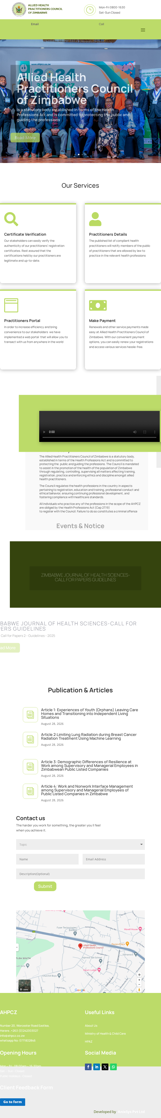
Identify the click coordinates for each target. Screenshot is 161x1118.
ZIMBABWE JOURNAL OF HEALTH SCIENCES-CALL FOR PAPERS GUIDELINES (85, 573)
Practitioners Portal (22, 320)
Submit (45, 886)
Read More (25, 135)
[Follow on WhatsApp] (113, 1067)
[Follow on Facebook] (88, 1067)
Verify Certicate (36, 276)
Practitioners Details (108, 234)
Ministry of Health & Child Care (105, 1033)
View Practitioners (121, 271)
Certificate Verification (25, 234)
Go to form (12, 1102)
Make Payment (102, 320)
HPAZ (88, 1041)
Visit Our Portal (36, 357)
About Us (91, 1026)
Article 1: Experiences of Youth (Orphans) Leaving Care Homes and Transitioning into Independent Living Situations (89, 713)
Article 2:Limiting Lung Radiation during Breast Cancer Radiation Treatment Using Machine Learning (89, 736)
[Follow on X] (105, 1067)
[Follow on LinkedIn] (96, 1067)
